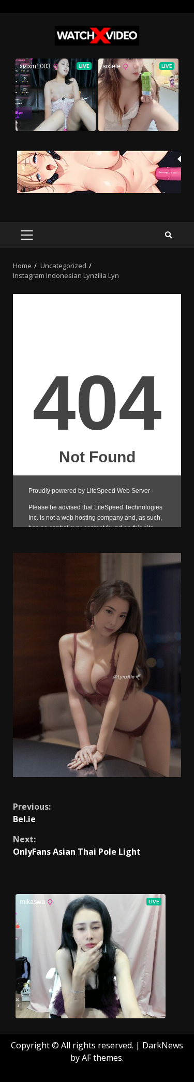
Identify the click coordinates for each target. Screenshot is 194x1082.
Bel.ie (32, 813)
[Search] (168, 235)
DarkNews (162, 1045)
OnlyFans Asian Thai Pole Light (77, 845)
